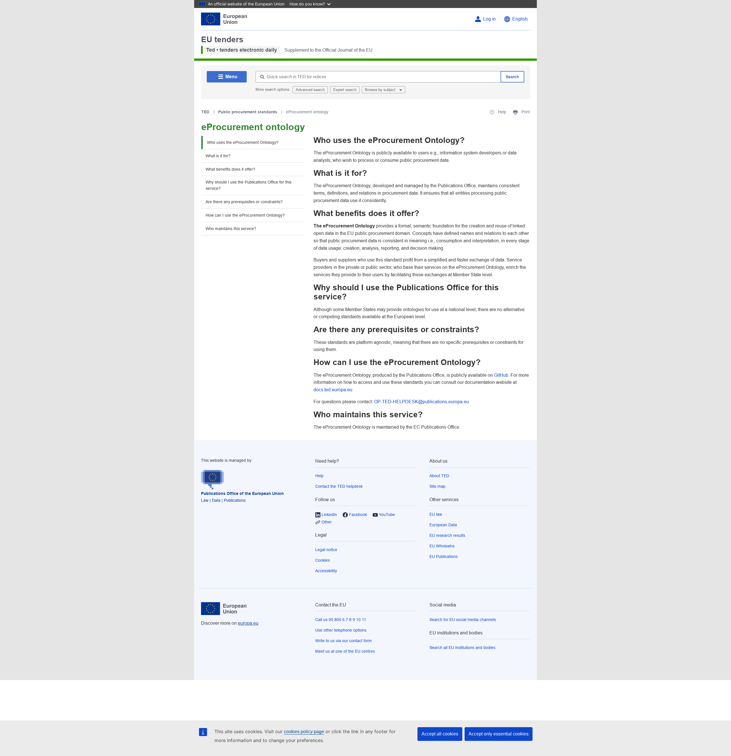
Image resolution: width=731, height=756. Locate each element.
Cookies (322, 560)
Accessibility (326, 570)
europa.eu (248, 623)
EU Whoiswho (442, 546)
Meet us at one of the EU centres (345, 651)
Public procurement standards (247, 112)
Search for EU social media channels (462, 619)
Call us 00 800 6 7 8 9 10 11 (340, 619)
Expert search (344, 90)
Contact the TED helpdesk (339, 486)
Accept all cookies (439, 733)
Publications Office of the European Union (242, 493)
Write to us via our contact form (343, 640)
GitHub (501, 375)
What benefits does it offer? (230, 169)
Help (319, 475)
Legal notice (326, 549)
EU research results (447, 535)
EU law (435, 514)
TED (205, 112)
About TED (439, 475)
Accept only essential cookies (499, 733)
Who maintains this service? (231, 228)
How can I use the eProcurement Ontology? (245, 215)
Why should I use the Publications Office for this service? (249, 185)
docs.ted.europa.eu (333, 389)
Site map (437, 486)
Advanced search (310, 90)
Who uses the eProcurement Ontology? (242, 142)
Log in (489, 19)
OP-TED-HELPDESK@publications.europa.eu (421, 401)
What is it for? (218, 156)
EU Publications (443, 556)
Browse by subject (381, 90)
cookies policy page (304, 731)
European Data (443, 525)
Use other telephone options (340, 630)
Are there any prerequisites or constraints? (244, 201)
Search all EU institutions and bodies (462, 647)
